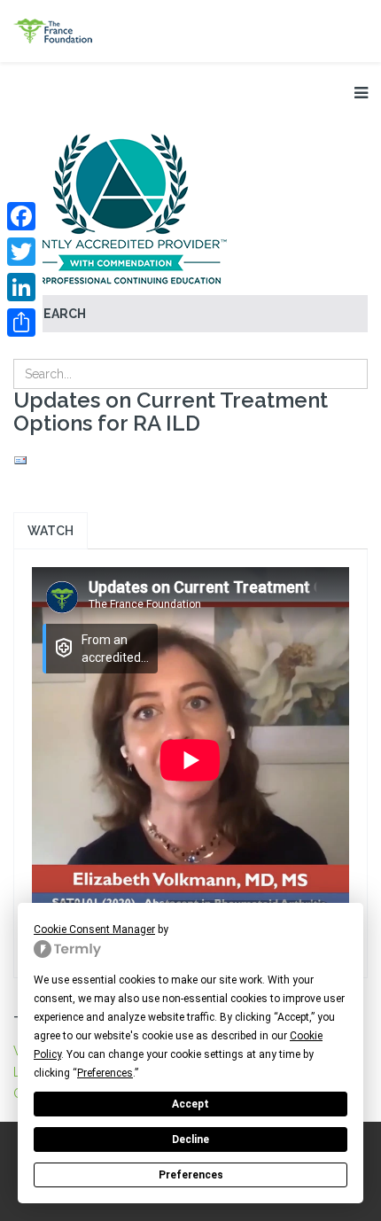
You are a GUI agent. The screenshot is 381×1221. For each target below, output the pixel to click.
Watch (50, 531)
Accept (190, 1104)
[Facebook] (21, 216)
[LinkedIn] (21, 287)
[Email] (190, 461)
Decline (190, 1139)
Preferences (191, 1175)
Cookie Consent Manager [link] (94, 929)
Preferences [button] (105, 1073)
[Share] (21, 322)
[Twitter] (21, 251)
